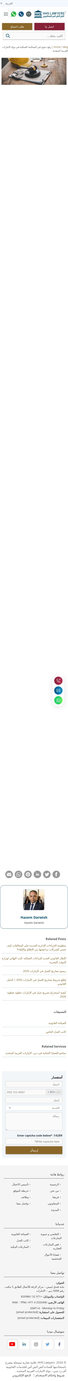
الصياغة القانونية (57, 1023)
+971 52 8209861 (31, 1296)
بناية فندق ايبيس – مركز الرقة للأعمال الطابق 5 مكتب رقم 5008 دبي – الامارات (34, 1288)
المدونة (55, 1210)
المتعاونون (53, 1203)
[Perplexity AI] (26, 126)
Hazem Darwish (34, 917)
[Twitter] (47, 1348)
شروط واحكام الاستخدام (50, 1375)
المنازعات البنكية (20, 1247)
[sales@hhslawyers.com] (28, 14)
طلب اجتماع (17, 26)
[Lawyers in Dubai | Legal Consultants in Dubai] (50, 14)
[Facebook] (59, 1348)
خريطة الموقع (21, 1190)
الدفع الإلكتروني (21, 1375)
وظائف (25, 1197)
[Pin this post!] (28, 877)
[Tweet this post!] (47, 877)
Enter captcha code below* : (39, 1135)
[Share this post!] (56, 877)
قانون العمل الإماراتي (53, 149)
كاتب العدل (22, 1240)
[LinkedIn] (24, 1348)
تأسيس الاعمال (20, 1184)
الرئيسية (54, 1184)
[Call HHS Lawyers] (58, 681)
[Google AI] (9, 126)
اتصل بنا (49, 26)
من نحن (54, 1190)
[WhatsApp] (13, 14)
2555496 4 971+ (37, 1302)
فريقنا (56, 1197)
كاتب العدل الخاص (56, 1031)
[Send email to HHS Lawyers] (58, 690)
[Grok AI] (18, 126)
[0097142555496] (21, 14)
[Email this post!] (9, 877)
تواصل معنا (22, 1203)
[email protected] (46, 824)
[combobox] (54, 1092)
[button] (8, 36)
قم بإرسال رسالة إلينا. (18, 302)
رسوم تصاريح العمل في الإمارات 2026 (44, 971)
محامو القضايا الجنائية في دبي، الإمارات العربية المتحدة (36, 1053)
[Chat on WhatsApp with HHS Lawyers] (58, 700)
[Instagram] (36, 1348)
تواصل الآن (51, 558)
